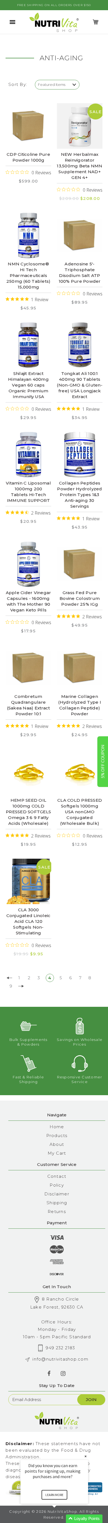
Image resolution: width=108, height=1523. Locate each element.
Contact (56, 1176)
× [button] (85, 1456)
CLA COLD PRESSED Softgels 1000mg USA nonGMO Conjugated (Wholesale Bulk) (79, 812)
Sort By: (17, 84)
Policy (57, 1185)
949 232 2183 (60, 1347)
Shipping (57, 1202)
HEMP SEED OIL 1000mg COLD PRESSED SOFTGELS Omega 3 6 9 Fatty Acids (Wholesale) (28, 812)
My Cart (57, 1153)
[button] (60, 1518)
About (57, 1144)
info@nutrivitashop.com (60, 1359)
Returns (57, 1211)
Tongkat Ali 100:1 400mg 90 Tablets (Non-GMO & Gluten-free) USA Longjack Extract (79, 385)
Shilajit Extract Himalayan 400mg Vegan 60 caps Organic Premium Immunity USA (28, 385)
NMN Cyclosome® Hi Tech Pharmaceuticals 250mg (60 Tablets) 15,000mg (28, 275)
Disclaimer (56, 1193)
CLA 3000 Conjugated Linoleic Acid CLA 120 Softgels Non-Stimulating (28, 921)
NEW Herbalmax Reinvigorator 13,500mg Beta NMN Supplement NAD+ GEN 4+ (79, 166)
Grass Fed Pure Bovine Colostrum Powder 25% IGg (80, 598)
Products (57, 1135)
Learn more (54, 1495)
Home (57, 1126)
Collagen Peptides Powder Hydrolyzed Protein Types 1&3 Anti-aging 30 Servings (79, 494)
